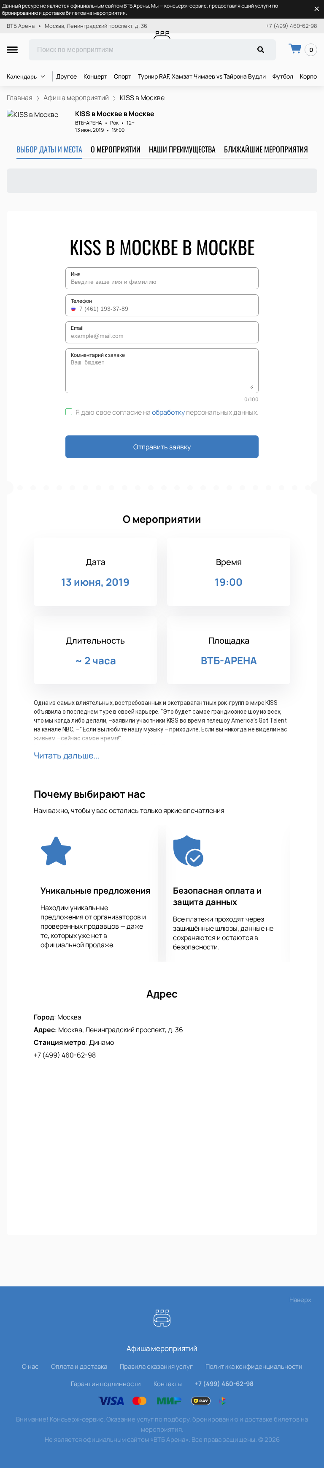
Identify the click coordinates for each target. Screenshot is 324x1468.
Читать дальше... (67, 755)
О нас (30, 1366)
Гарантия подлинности (106, 1383)
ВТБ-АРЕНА (88, 122)
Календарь (22, 76)
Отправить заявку (162, 446)
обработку (168, 412)
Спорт (122, 76)
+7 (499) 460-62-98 (291, 26)
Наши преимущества (182, 149)
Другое (66, 76)
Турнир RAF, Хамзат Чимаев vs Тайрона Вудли (202, 76)
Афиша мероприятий (162, 1348)
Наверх (300, 1299)
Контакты (168, 1383)
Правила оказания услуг (156, 1366)
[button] (74, 308)
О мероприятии (115, 149)
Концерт (95, 76)
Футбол (283, 76)
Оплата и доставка (79, 1366)
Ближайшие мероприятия (266, 149)
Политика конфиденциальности (253, 1366)
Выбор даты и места (49, 149)
